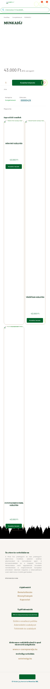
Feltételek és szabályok (25, 628)
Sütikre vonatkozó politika (25, 621)
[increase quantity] (8, 82)
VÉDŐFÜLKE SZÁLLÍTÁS (35, 297)
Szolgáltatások (17, 17)
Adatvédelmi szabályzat (25, 624)
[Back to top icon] (27, 676)
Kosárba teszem (13, 166)
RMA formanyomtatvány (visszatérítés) (25, 615)
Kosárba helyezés (27, 83)
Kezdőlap (7, 17)
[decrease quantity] (3, 82)
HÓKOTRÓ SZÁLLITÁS (13, 143)
